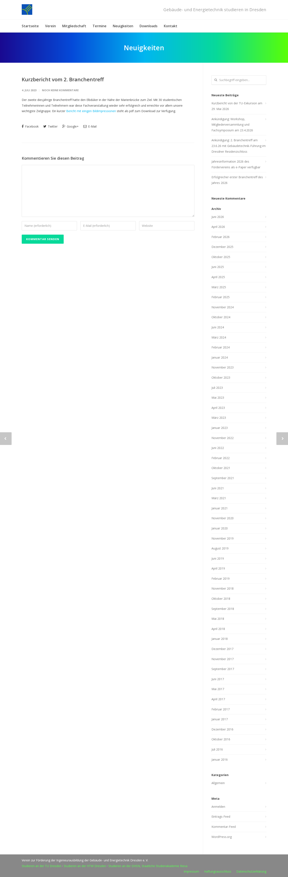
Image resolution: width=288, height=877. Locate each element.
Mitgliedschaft (74, 26)
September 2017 (222, 669)
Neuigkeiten (123, 26)
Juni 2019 (217, 558)
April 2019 (218, 568)
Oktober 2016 (220, 739)
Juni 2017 (217, 679)
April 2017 (218, 699)
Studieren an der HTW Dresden (85, 866)
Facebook (31, 126)
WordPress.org (221, 837)
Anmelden (218, 807)
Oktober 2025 (220, 257)
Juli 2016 (217, 749)
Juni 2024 (217, 327)
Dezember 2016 (222, 729)
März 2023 (218, 418)
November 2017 (222, 659)
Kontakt (170, 26)
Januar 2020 (219, 528)
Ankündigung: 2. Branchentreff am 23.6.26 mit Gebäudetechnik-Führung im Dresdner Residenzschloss (238, 145)
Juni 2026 (217, 217)
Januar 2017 (219, 719)
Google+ (72, 126)
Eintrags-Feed (220, 816)
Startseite (30, 26)
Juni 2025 (217, 267)
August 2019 (220, 548)
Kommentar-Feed (223, 827)
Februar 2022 (220, 458)
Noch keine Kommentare (60, 90)
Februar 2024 (220, 347)
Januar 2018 (219, 639)
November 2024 (222, 307)
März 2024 (218, 337)
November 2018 (222, 588)
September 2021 (222, 478)
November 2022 (222, 438)
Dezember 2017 (222, 649)
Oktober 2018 (220, 599)
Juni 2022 (217, 448)
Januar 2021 (219, 508)
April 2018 (218, 629)
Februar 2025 (220, 297)
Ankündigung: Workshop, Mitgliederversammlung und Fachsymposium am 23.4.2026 (232, 124)
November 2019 (222, 538)
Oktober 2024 (220, 317)
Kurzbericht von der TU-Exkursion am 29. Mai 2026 (236, 106)
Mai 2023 (217, 398)
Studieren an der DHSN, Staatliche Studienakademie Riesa (147, 866)
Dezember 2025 (222, 247)
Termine (99, 26)
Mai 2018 (217, 619)
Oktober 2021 (220, 468)
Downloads (148, 26)
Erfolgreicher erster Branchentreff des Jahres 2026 (237, 180)
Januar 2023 (219, 428)
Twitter (52, 126)
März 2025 (218, 287)
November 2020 (222, 518)
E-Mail (92, 126)
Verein (50, 26)
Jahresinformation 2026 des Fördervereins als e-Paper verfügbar (235, 164)
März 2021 (218, 498)
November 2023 (222, 367)
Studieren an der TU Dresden (41, 866)
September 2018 (222, 609)
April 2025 (218, 277)
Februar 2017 (220, 709)
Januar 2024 (219, 357)
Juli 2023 (217, 388)
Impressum (191, 871)
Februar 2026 (220, 237)
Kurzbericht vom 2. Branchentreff (63, 79)
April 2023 (218, 408)
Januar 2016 (219, 759)
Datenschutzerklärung (251, 871)
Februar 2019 (220, 579)
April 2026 (218, 227)
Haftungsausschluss (217, 871)
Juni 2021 (217, 488)
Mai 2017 (217, 689)
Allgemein (218, 783)
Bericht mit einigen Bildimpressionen (91, 111)
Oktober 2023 (220, 377)
